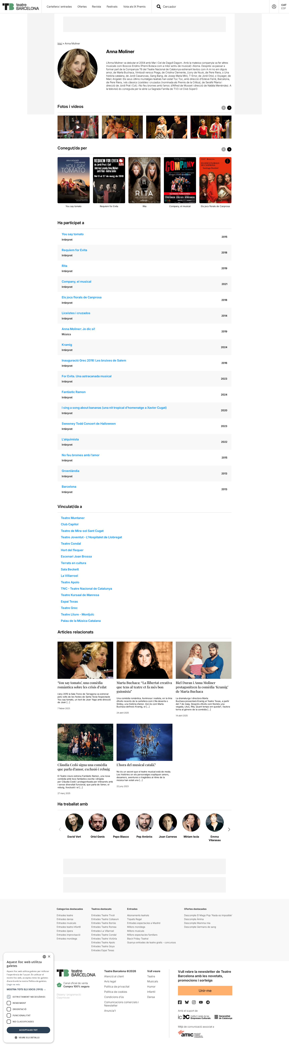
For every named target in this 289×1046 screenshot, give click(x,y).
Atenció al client (114, 976)
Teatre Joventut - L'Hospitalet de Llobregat (91, 537)
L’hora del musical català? (136, 764)
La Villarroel (69, 575)
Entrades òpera (65, 930)
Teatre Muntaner (73, 518)
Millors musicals (135, 930)
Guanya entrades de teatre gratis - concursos (151, 942)
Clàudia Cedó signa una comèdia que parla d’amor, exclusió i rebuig (84, 766)
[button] (28, 989)
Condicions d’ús (114, 997)
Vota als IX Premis (134, 6)
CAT (283, 5)
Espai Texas (69, 601)
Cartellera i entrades (59, 6)
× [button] (49, 956)
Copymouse (63, 997)
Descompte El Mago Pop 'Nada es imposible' (208, 915)
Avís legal (110, 981)
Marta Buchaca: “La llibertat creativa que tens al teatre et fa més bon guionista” (144, 687)
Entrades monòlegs (67, 938)
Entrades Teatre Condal (103, 934)
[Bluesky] (187, 1002)
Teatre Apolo (70, 582)
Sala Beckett (70, 569)
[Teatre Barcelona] (21, 6)
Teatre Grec (69, 608)
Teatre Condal (71, 543)
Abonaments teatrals (138, 915)
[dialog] (28, 998)
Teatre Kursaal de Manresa (80, 595)
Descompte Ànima (194, 919)
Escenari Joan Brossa (76, 556)
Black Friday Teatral (137, 938)
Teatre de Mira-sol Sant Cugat (82, 531)
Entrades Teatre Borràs (103, 923)
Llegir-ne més (13, 984)
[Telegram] (208, 1002)
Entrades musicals (66, 923)
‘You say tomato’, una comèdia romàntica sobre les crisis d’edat (82, 684)
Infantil (151, 991)
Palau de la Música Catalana (81, 621)
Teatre (151, 976)
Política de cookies (115, 991)
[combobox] (213, 7)
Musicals (152, 981)
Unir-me (205, 991)
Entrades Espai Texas (102, 950)
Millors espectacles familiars (142, 934)
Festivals (112, 6)
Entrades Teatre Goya (103, 946)
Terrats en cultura (73, 563)
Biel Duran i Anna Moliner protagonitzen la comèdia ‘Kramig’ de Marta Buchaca (202, 687)
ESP (283, 8)
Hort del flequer (72, 550)
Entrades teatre (65, 915)
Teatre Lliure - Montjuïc (77, 614)
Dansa (151, 997)
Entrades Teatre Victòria (104, 938)
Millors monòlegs (136, 926)
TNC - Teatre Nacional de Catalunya (86, 588)
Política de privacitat (116, 986)
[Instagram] (194, 1002)
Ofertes (82, 6)
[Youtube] (201, 1002)
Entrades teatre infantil (69, 926)
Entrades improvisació (68, 934)
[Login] (274, 7)
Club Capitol (69, 524)
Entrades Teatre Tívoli (103, 915)
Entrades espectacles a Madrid (143, 923)
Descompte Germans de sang (200, 926)
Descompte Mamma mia (197, 923)
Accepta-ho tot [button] (28, 1030)
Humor (151, 986)
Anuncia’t (110, 1010)
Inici (60, 43)
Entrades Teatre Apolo (103, 942)
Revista (96, 6)
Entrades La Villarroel (102, 930)
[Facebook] (180, 1002)
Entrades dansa (65, 919)
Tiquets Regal (134, 919)
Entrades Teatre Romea (103, 926)
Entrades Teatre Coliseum (105, 919)
